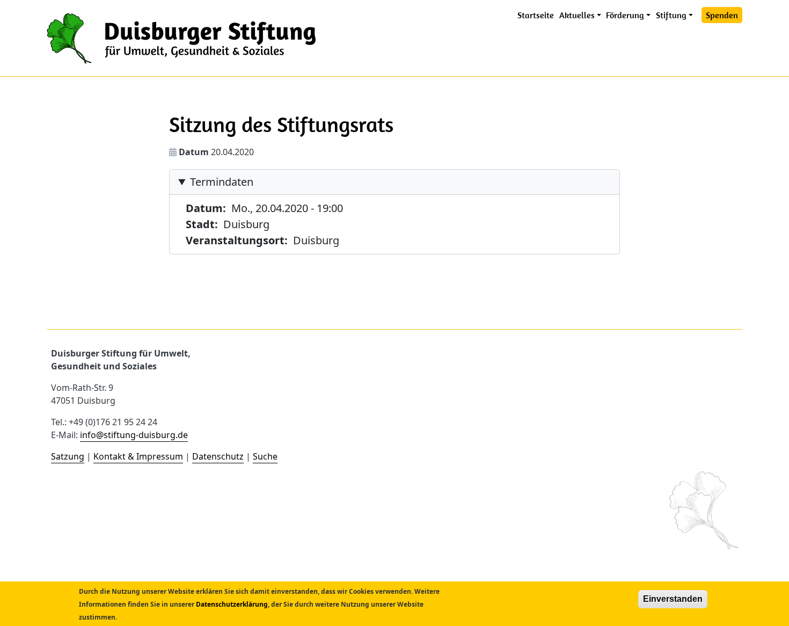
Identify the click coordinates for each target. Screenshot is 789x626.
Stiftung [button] (671, 15)
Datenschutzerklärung (232, 604)
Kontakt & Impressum (138, 456)
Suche (265, 456)
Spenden (722, 15)
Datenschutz (218, 456)
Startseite (535, 15)
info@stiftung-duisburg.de (134, 435)
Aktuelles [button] (577, 15)
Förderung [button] (625, 15)
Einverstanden (673, 598)
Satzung (67, 456)
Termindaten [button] (221, 181)
